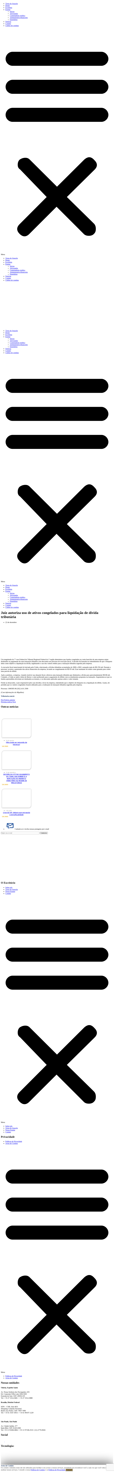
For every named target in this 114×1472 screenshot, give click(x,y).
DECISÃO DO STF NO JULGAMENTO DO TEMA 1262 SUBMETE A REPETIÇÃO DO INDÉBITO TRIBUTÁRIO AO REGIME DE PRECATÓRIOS (16, 778)
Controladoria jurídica (17, 16)
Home (7, 6)
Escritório (8, 8)
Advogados (14, 14)
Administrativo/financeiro (19, 18)
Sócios (12, 12)
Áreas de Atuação (11, 4)
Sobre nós (8, 887)
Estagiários (13, 20)
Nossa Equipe (10, 891)
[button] (57, 141)
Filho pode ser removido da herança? (16, 743)
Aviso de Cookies (11, 1143)
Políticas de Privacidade (13, 1141)
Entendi (69, 1470)
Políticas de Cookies (38, 1470)
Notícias (8, 22)
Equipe (7, 10)
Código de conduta (12, 26)
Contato (8, 24)
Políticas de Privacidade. (57, 1470)
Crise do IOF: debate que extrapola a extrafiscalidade (16, 813)
